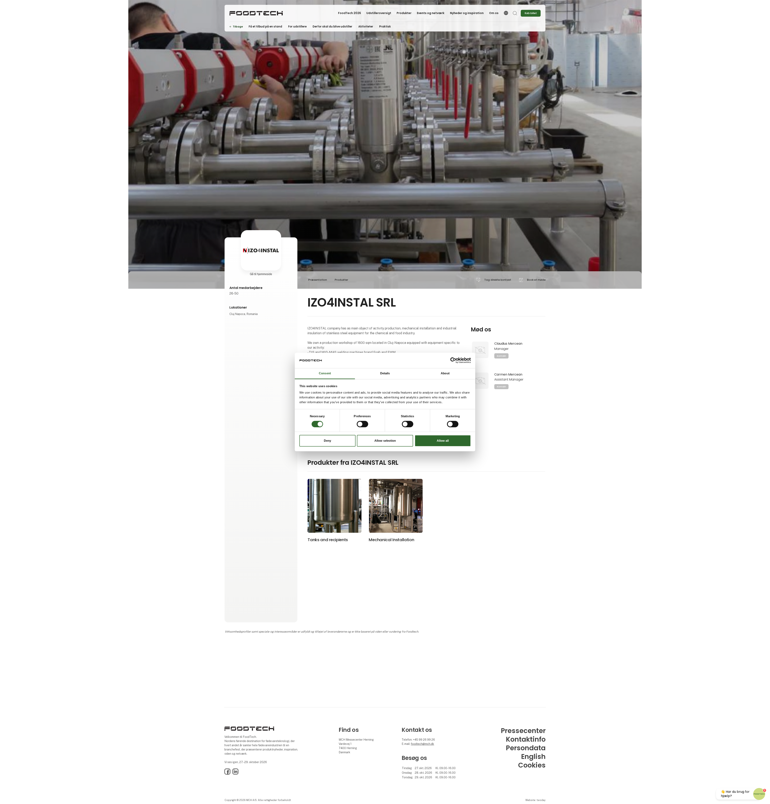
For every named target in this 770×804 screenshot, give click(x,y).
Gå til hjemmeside (261, 274)
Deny (327, 440)
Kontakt (501, 355)
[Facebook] (227, 773)
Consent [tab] (325, 373)
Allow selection (385, 440)
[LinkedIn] (235, 773)
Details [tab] (385, 373)
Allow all (443, 440)
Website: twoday (535, 800)
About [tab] (445, 373)
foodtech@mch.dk (422, 743)
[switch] (362, 424)
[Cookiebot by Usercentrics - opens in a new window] (453, 360)
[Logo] (256, 13)
